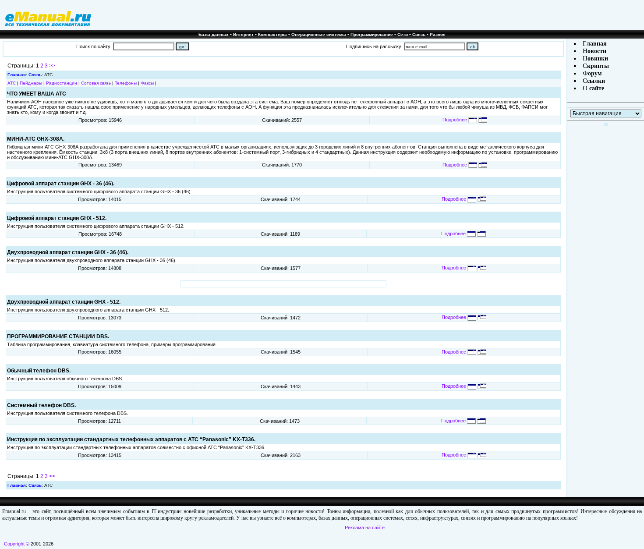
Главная (16, 74)
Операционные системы (318, 34)
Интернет (243, 34)
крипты (598, 66)
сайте (595, 88)
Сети (402, 34)
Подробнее (455, 119)
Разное (438, 34)
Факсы (147, 83)
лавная (597, 43)
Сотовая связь (96, 83)
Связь (418, 34)
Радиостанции (61, 83)
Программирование (371, 34)
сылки (596, 81)
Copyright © (16, 543)
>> (52, 66)
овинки (597, 58)
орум (595, 73)
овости (596, 51)
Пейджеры (31, 83)
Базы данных (213, 34)
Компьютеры (272, 34)
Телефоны (126, 83)
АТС (11, 83)
